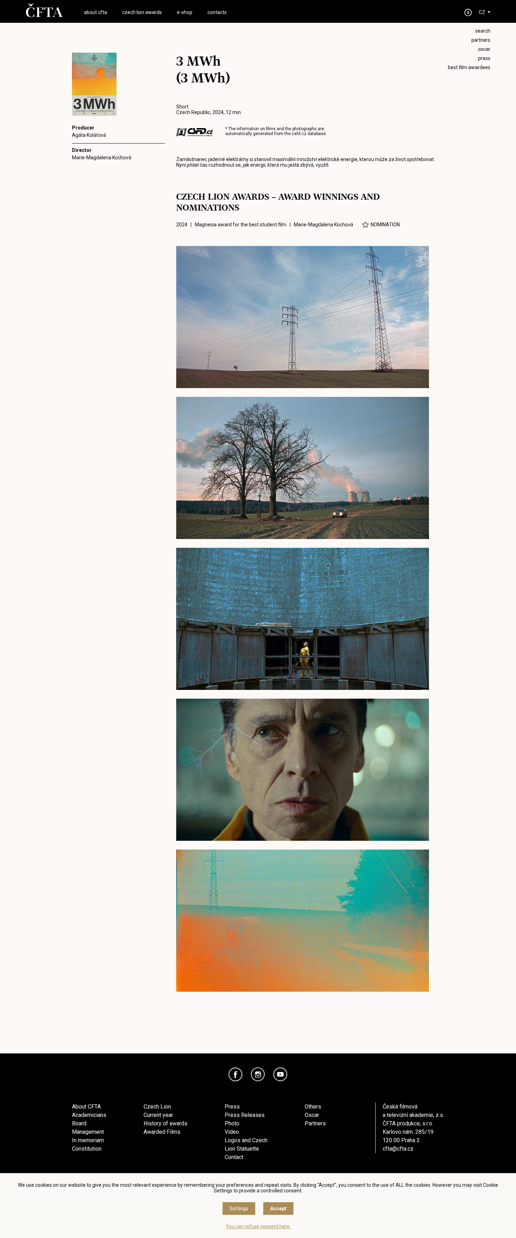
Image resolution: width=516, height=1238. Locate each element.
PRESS (484, 58)
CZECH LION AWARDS (142, 12)
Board (79, 1123)
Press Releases (245, 1115)
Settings (239, 1208)
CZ (482, 12)
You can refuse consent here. (258, 1226)
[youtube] (280, 1074)
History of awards (165, 1123)
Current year (158, 1115)
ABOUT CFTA (95, 12)
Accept (278, 1208)
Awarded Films (162, 1132)
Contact (234, 1157)
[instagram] (258, 1074)
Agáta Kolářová (89, 135)
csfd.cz (299, 133)
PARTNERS (480, 40)
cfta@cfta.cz (398, 1148)
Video (232, 1132)
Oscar (312, 1115)
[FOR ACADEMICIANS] (468, 12)
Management (88, 1132)
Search (482, 31)
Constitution (86, 1148)
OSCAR (484, 49)
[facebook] (236, 1074)
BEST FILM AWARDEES (469, 67)
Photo (232, 1123)
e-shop (184, 12)
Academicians (89, 1115)
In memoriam (88, 1140)
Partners (315, 1123)
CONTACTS (217, 12)
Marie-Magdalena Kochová (101, 157)
